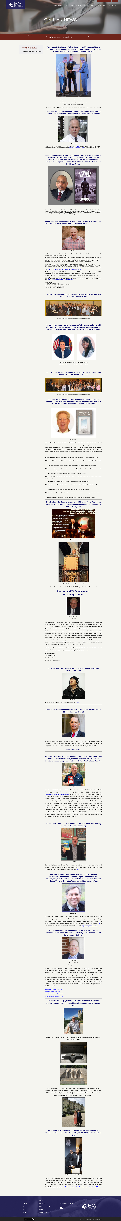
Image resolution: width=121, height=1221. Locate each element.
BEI (72, 6)
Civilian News (29, 48)
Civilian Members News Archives (32, 51)
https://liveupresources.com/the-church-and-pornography (64, 269)
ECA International (87, 1219)
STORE (41, 1200)
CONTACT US (43, 1212)
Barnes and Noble (79, 147)
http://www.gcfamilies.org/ (89, 925)
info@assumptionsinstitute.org (54, 996)
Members (101, 6)
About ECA (47, 6)
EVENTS (25, 1209)
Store (93, 6)
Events (78, 6)
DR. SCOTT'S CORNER (45, 1206)
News (86, 6)
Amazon (71, 147)
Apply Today (58, 6)
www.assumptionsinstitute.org (53, 989)
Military (111, 6)
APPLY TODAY (27, 1203)
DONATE (41, 1209)
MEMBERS (42, 1203)
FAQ (67, 6)
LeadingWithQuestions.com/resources (57, 794)
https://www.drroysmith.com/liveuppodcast (60, 279)
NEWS (25, 1212)
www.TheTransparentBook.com (54, 994)
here (64, 364)
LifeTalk (77, 146)
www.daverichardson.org (52, 991)
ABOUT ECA (26, 1200)
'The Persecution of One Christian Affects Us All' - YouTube (82, 1187)
